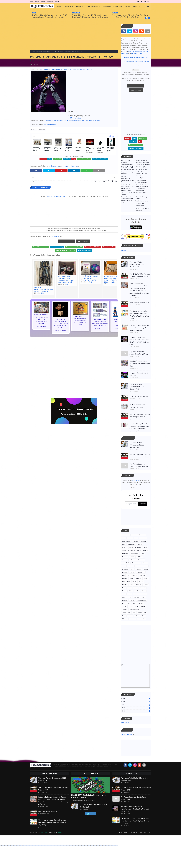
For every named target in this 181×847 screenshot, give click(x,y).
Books (142, 553)
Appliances (138, 547)
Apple (131, 547)
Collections (133, 560)
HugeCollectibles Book (53, 1)
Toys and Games (134, 609)
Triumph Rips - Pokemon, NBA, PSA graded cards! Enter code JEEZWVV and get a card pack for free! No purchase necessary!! (89, 16)
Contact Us (134, 832)
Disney (138, 566)
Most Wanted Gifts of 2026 (139, 303)
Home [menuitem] (59, 7)
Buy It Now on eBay (73, 118)
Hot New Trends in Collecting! (126, 161)
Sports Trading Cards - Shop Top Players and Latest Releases (142, 186)
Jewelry (132, 584)
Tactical (143, 606)
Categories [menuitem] (67, 7)
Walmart (137, 616)
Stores (137, 606)
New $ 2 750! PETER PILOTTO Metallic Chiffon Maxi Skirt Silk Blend (43, 289)
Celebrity (139, 556)
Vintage (130, 616)
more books (136, 66)
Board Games (134, 553)
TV (145, 612)
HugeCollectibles (78, 800)
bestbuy (145, 550)
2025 (136, 702)
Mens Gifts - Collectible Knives (128, 194)
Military (130, 591)
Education (145, 566)
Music (123, 594)
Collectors (141, 560)
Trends (140, 612)
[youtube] (139, 765)
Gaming (146, 578)
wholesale (132, 619)
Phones (129, 597)
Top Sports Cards (136, 53)
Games (131, 578)
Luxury (135, 588)
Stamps (130, 606)
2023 (136, 708)
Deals (123, 566)
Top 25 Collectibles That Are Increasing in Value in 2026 (140, 275)
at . (74, 247)
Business (124, 556)
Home (31, 1)
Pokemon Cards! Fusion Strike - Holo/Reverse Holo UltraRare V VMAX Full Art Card (139, 341)
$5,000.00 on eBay (60, 330)
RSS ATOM (125, 723)
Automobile (131, 550)
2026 (136, 699)
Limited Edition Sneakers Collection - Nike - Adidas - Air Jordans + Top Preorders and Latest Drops (143, 168)
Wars (143, 616)
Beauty (139, 550)
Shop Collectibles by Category (127, 173)
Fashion (146, 569)
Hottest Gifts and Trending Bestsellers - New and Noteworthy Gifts (127, 199)
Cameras (132, 556)
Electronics (125, 569)
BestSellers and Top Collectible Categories (142, 161)
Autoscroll (135, 70)
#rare (123, 538)
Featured (130, 538)
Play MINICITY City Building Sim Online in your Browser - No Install (89, 796)
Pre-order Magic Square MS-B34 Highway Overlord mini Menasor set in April (66, 69)
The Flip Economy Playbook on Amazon (136, 62)
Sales (128, 603)
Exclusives (138, 569)
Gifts (128, 581)
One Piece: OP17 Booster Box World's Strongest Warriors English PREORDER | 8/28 (80, 321)
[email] (147, 31)
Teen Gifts (125, 609)
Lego (123, 588)
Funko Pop (142, 575)
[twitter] (141, 1)
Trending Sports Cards (141, 201)
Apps (145, 547)
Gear (123, 581)
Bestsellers (125, 553)
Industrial (124, 584)
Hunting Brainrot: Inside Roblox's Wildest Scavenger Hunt (140, 363)
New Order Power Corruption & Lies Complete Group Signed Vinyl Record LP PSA (66, 280)
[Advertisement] (74, 37)
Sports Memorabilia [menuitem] (92, 7)
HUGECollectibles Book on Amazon (136, 58)
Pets (123, 597)
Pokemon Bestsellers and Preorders (139, 374)
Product (132, 600)
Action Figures (131, 544)
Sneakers (140, 603)
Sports (124, 606)
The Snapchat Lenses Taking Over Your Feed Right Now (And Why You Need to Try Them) (130, 16)
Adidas (140, 544)
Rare (136, 538)
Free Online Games (132, 575)
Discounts (130, 566)
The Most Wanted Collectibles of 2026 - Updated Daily (137, 264)
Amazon (124, 547)
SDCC (134, 603)
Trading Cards (126, 612)
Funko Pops (139, 178)
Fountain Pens (141, 572)
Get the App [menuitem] (118, 7)
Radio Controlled (141, 600)
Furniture (124, 578)
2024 (136, 705)
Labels (146, 584)
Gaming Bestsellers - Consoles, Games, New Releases (127, 180)
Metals (124, 591)
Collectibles (100, 159)
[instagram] (145, 1)
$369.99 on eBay (80, 328)
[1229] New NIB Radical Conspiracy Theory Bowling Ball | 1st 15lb (89, 278)
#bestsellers (125, 535)
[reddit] (141, 31)
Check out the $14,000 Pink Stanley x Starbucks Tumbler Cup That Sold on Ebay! (140, 426)
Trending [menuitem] (78, 7)
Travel (134, 612)
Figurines (132, 572)
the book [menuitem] (127, 7)
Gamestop (139, 578)
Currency (145, 563)
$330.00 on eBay (100, 329)
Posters (143, 597)
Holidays (140, 581)
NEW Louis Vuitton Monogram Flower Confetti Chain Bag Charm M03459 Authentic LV (113, 279)
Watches (124, 619)
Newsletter (136, 480)
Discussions (55, 166)
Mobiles (137, 591)
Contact (43, 1)
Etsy (132, 569)
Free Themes (44, 832)
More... (123, 250)
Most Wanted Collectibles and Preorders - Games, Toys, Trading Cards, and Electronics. (143, 207)
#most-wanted (126, 541)
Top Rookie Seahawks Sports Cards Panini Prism (139, 353)
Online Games (142, 594)
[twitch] (148, 1)
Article (124, 550)
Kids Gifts (139, 584)
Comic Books (126, 563)
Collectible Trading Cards (141, 198)
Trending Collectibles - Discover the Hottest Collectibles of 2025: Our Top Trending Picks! (127, 167)
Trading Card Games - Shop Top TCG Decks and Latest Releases (128, 186)
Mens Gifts (143, 588)
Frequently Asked (141, 180)
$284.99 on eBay (41, 326)
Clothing (124, 560)
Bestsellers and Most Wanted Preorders (137, 406)
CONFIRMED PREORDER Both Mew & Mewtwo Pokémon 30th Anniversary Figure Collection (41, 319)
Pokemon (124, 176)
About (37, 1)
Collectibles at (109, 247)
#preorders (42, 129)
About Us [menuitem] (136, 7)
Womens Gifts (141, 619)
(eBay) (43, 293)
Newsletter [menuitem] (107, 7)
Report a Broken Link (71, 166)
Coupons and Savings (141, 182)
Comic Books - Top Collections (141, 174)
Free (123, 575)
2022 (136, 711)
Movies (144, 591)
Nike (135, 594)
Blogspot (59, 832)
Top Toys (65, 250)
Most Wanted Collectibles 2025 (141, 191)
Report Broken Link (145, 832)
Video (123, 616)
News (129, 594)
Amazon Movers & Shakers (56, 196)
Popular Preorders (49, 125)
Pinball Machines (126, 190)
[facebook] (138, 1)
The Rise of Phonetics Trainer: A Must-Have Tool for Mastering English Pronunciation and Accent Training (50, 16)
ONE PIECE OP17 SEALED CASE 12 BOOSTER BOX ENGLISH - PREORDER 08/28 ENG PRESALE (60, 323)
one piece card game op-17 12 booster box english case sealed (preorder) (140, 327)
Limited (129, 588)
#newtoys (38, 51)
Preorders (124, 600)
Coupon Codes (136, 563)
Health (134, 581)
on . (40, 247)
